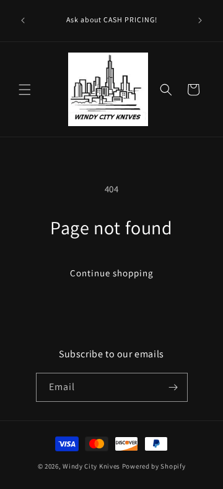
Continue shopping (112, 273)
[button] (24, 89)
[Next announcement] (200, 20)
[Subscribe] (173, 387)
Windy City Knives (91, 466)
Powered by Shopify (154, 466)
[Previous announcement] (23, 20)
